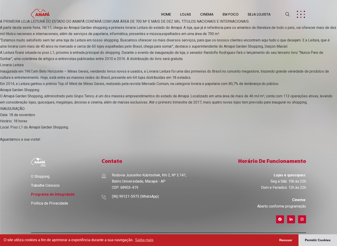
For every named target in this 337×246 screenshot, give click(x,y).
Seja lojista (259, 14)
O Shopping (40, 176)
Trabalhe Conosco (45, 185)
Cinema (206, 14)
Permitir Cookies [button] (318, 240)
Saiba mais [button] (144, 240)
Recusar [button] (285, 240)
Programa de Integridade (53, 194)
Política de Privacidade (49, 203)
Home (166, 14)
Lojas (185, 14)
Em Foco (230, 14)
